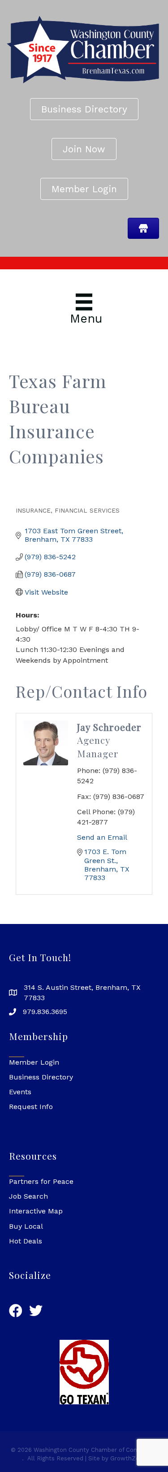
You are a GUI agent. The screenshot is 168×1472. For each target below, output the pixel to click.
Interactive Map (36, 1211)
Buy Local (26, 1226)
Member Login (34, 1062)
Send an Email (102, 837)
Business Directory (41, 1077)
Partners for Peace (41, 1181)
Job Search (28, 1196)
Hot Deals (25, 1241)
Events (20, 1092)
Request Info (31, 1106)
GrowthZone (128, 1458)
